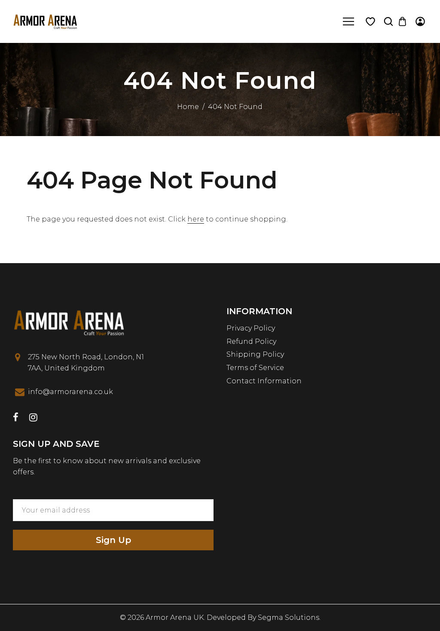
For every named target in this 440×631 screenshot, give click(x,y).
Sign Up (113, 540)
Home (188, 107)
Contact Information (264, 381)
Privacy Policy (250, 328)
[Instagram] (33, 418)
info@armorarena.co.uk (70, 392)
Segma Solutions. (289, 617)
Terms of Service (255, 368)
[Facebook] (15, 418)
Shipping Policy (255, 354)
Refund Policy (251, 341)
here (195, 219)
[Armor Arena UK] (45, 21)
